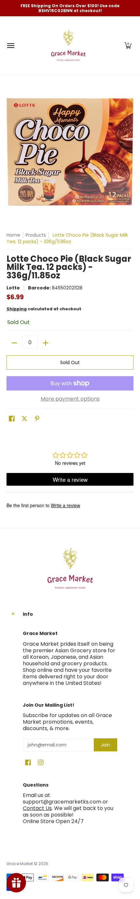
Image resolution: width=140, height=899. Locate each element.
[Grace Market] (68, 46)
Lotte (13, 288)
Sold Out (70, 362)
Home (13, 235)
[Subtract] (14, 343)
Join (105, 745)
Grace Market (20, 863)
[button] (127, 45)
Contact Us (37, 808)
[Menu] (10, 45)
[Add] (45, 343)
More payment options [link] (70, 399)
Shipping (17, 309)
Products (36, 235)
